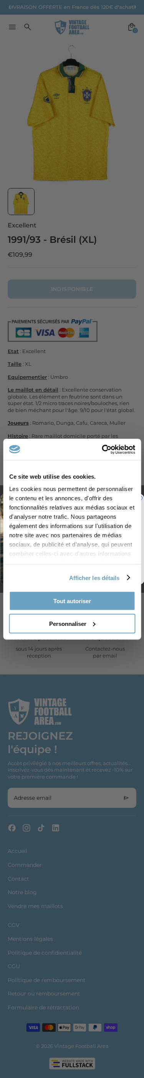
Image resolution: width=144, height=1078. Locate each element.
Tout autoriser (72, 601)
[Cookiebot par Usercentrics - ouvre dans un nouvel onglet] (102, 449)
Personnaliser (67, 623)
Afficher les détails (94, 577)
